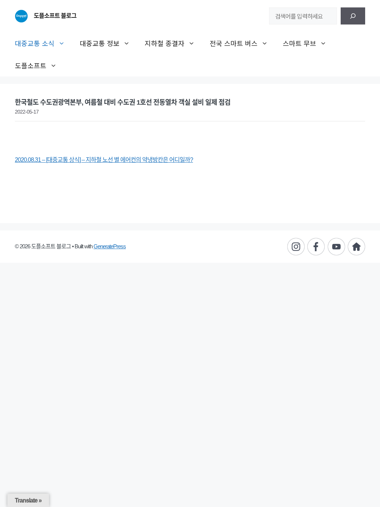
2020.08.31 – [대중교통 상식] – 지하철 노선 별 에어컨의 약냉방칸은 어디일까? (104, 160)
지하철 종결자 (164, 43)
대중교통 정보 (99, 43)
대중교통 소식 (35, 43)
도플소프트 (30, 65)
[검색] (353, 15)
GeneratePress (110, 246)
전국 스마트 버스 (234, 43)
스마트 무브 (299, 43)
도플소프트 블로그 (55, 16)
